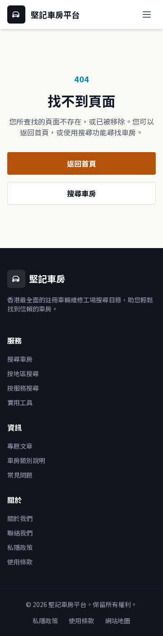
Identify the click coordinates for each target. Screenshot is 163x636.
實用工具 (20, 402)
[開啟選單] (147, 14)
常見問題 (20, 474)
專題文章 (20, 445)
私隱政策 (20, 547)
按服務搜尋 (23, 387)
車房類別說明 (26, 460)
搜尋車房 (81, 193)
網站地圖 (117, 620)
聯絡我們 (20, 532)
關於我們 (20, 518)
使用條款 (20, 561)
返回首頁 (81, 163)
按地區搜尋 (23, 373)
